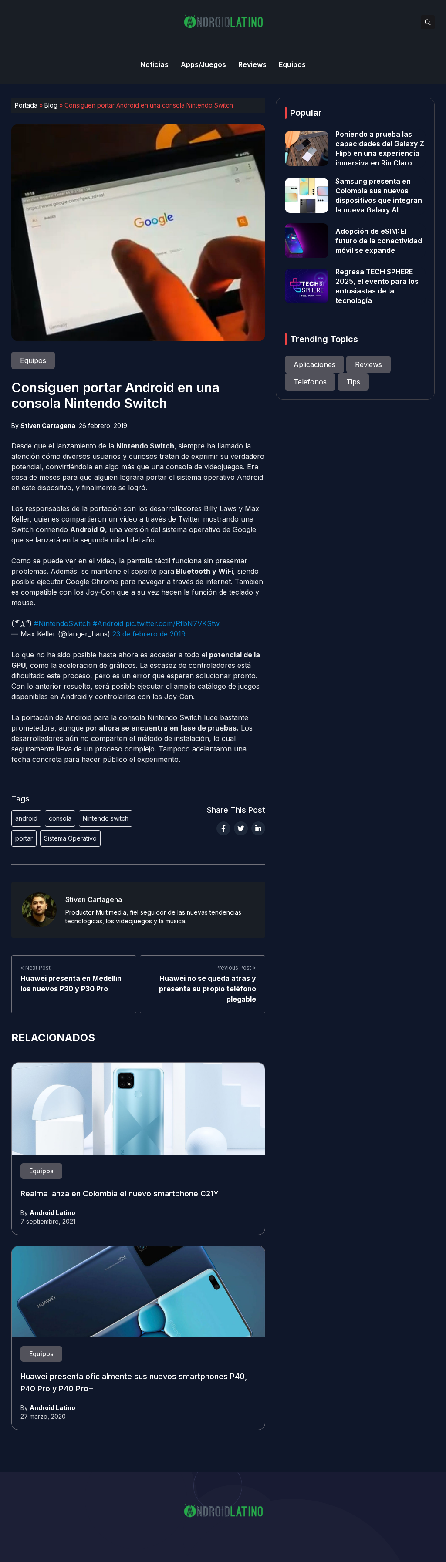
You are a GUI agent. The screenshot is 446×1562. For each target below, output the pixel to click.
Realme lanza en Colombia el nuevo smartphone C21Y (119, 1193)
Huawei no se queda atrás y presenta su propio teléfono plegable (207, 988)
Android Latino (52, 1212)
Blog (50, 105)
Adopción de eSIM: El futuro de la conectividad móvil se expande (378, 241)
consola (60, 818)
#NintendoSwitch (62, 623)
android (26, 818)
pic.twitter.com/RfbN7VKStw (172, 623)
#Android (108, 623)
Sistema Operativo (70, 838)
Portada (26, 105)
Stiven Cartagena (47, 425)
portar (24, 838)
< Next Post (35, 967)
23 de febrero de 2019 (149, 634)
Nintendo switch (105, 818)
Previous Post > (236, 967)
